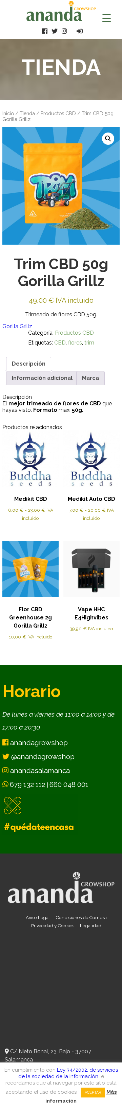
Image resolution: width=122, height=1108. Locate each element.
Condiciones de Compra (81, 917)
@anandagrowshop (42, 756)
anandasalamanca (39, 770)
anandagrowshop (38, 742)
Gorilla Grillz (17, 326)
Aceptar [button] (93, 1092)
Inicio (8, 113)
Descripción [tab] (28, 363)
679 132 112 (27, 784)
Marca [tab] (90, 378)
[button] (108, 139)
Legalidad (90, 925)
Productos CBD (58, 113)
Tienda (27, 113)
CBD (60, 342)
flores (75, 342)
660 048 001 (68, 784)
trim (89, 342)
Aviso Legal (38, 917)
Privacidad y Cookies (52, 925)
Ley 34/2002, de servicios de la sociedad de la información (68, 1073)
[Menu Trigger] (106, 17)
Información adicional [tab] (42, 378)
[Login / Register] (80, 31)
